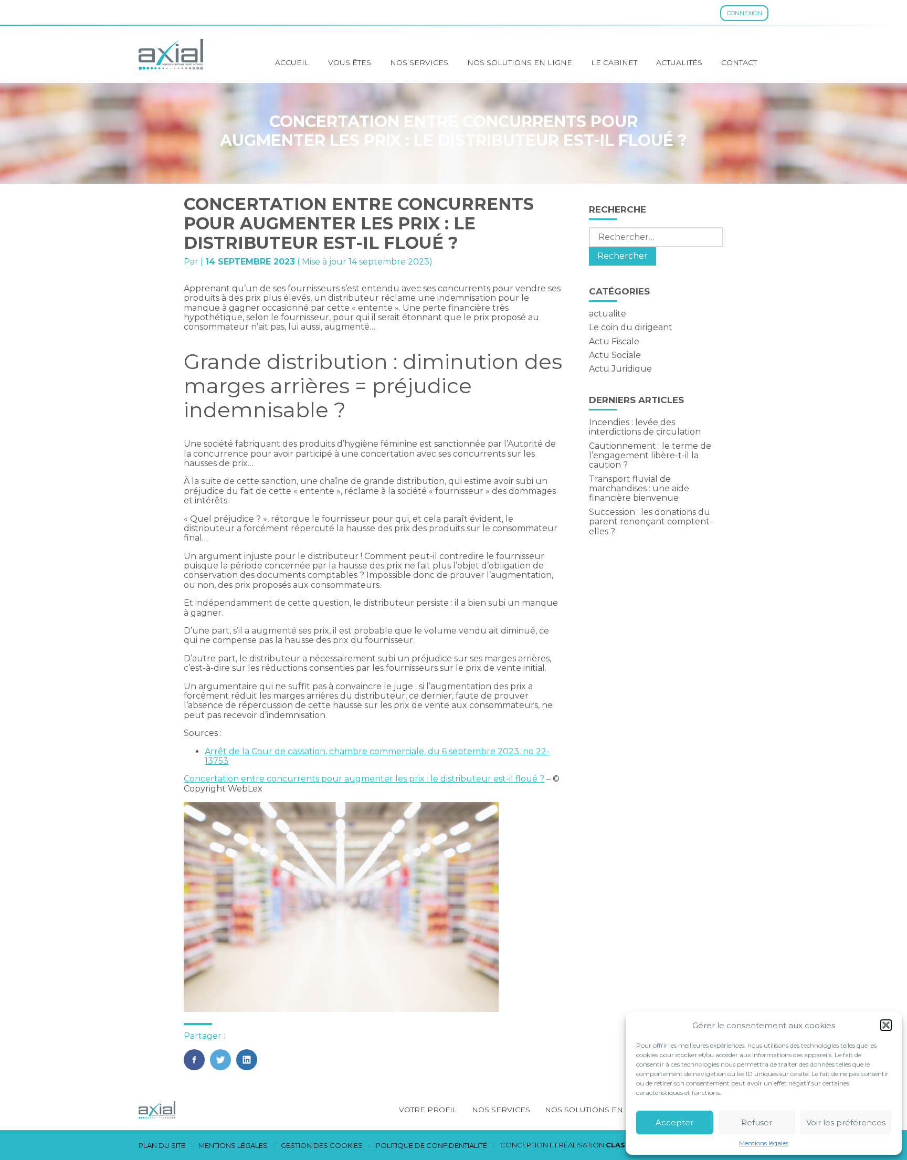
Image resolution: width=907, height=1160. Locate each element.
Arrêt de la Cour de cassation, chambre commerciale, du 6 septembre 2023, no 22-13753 (377, 756)
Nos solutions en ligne (519, 62)
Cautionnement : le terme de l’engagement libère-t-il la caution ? (650, 455)
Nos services (419, 62)
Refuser (756, 1122)
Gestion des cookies (322, 1146)
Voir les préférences (845, 1122)
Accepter (674, 1122)
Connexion (744, 13)
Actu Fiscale (614, 341)
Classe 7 (623, 1145)
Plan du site (162, 1146)
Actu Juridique (620, 369)
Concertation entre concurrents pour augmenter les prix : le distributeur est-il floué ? (364, 779)
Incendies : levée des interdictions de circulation (645, 427)
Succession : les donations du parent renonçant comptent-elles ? (651, 521)
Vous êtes (349, 62)
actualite (607, 314)
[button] (886, 1025)
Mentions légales (763, 1143)
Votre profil (428, 1109)
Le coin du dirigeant (630, 327)
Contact (739, 62)
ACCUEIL (292, 62)
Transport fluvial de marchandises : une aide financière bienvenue (639, 488)
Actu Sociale (615, 355)
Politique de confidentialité (431, 1146)
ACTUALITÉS (679, 62)
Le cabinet (614, 62)
